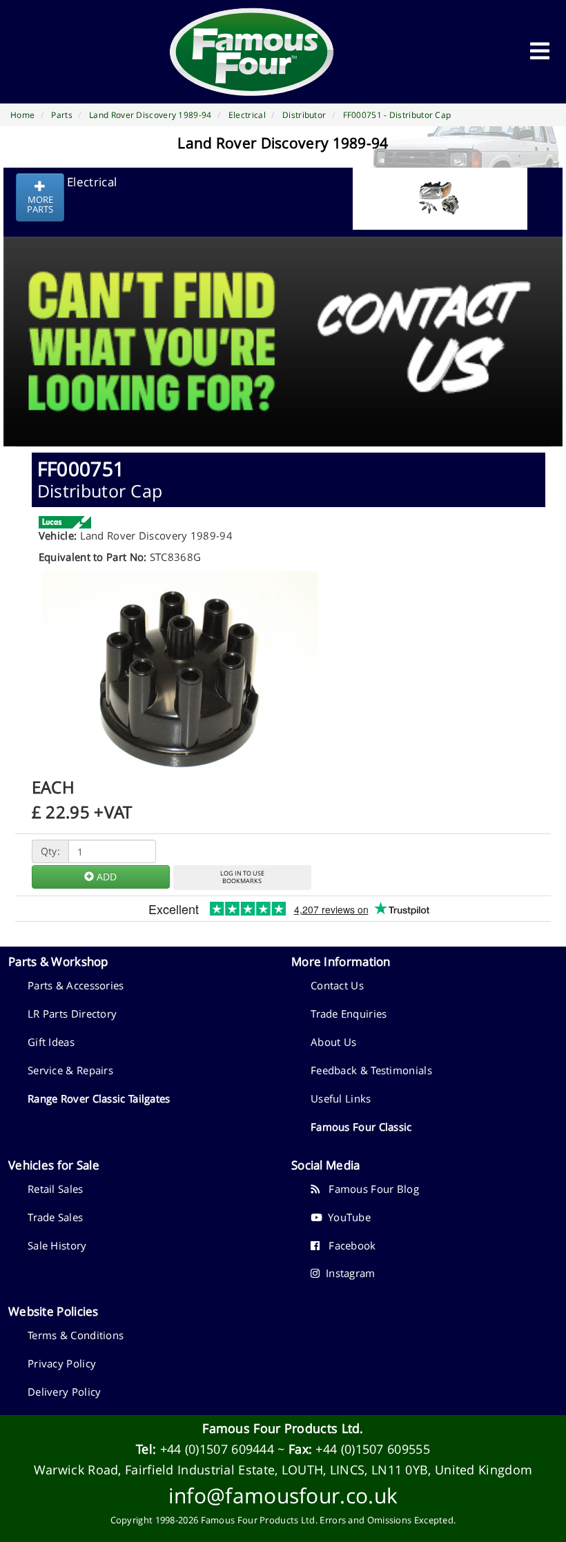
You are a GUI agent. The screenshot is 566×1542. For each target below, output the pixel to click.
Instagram (347, 1273)
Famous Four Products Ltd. (283, 1428)
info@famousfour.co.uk (283, 1495)
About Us (333, 1042)
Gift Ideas (51, 1042)
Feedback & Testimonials (371, 1070)
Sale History (57, 1245)
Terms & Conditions (76, 1335)
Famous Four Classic (361, 1127)
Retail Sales (56, 1189)
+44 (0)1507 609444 (217, 1449)
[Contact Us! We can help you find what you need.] (283, 307)
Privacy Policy (62, 1363)
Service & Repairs (70, 1070)
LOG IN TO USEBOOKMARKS (242, 877)
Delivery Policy (64, 1391)
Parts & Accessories (76, 985)
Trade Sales (55, 1217)
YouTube (346, 1217)
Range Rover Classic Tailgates (99, 1098)
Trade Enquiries (349, 1013)
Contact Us (337, 985)
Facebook (347, 1245)
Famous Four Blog (369, 1189)
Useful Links (341, 1098)
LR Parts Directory (72, 1013)
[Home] (252, 51)
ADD (105, 876)
